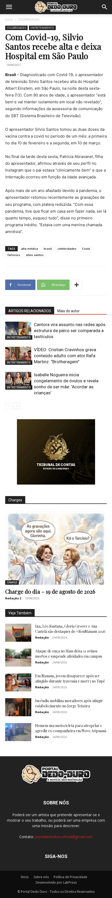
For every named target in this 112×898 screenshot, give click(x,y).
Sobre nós (41, 877)
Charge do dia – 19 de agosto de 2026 (50, 591)
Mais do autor (68, 311)
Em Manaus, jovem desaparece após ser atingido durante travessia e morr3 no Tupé (70, 678)
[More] (76, 285)
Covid (86, 249)
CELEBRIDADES (28, 19)
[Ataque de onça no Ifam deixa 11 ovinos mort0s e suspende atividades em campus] (18, 658)
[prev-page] (8, 406)
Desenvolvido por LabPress (56, 882)
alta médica (29, 249)
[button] (9, 7)
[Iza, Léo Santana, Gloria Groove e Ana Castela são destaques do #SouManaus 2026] (18, 633)
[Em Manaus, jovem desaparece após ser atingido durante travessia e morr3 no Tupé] (18, 682)
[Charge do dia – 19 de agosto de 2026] (56, 548)
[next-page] (17, 406)
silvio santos (34, 255)
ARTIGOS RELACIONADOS (29, 311)
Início (9, 19)
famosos (14, 255)
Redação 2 (13, 598)
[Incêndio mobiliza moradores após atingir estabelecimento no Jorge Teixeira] (18, 707)
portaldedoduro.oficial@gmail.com (64, 836)
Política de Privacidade (70, 877)
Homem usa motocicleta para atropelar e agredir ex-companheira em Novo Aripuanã (70, 728)
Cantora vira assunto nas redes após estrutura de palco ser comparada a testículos (69, 330)
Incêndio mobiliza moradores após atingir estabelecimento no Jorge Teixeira (69, 703)
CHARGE (12, 582)
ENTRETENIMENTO (42, 28)
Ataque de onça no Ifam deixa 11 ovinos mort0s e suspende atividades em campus (68, 654)
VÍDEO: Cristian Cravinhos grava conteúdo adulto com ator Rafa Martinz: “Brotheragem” (65, 355)
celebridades (67, 249)
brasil (48, 249)
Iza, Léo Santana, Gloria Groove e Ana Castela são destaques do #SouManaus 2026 (70, 629)
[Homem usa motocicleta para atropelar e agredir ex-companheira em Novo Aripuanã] (18, 732)
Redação (42, 637)
